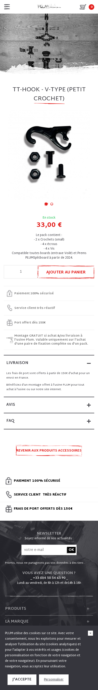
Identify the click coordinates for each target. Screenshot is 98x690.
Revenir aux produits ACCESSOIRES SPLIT (49, 452)
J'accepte (22, 679)
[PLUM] (49, 7)
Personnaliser (54, 679)
